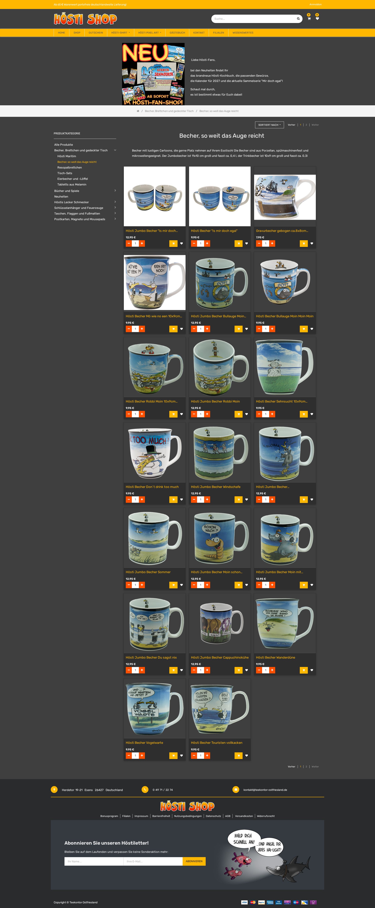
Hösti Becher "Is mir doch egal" (214, 231)
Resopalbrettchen (69, 167)
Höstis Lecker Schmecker (71, 202)
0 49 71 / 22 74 (163, 790)
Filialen (126, 816)
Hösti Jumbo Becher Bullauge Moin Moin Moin (217, 316)
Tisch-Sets (64, 173)
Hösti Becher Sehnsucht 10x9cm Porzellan (280, 401)
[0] (309, 18)
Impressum (141, 816)
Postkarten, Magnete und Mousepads (79, 219)
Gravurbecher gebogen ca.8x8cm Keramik (281, 231)
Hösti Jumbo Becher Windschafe (215, 487)
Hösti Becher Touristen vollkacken (216, 743)
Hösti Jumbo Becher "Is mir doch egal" (151, 231)
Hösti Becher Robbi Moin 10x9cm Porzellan (151, 401)
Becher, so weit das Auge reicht (76, 162)
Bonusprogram (109, 816)
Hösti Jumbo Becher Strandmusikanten (271, 487)
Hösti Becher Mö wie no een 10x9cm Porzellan (153, 316)
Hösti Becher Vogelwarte (144, 743)
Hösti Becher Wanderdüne (275, 657)
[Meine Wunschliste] (317, 18)
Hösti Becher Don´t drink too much (152, 487)
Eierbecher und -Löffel (72, 179)
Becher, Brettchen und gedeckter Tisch (81, 150)
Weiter (315, 124)
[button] (269, 124)
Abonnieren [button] (194, 861)
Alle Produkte (63, 144)
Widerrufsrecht (266, 816)
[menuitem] (61, 32)
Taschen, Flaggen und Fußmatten (77, 213)
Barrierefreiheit (161, 816)
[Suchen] (250, 123)
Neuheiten (61, 196)
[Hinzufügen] (142, 243)
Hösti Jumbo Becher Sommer (148, 572)
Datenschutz (213, 816)
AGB (227, 816)
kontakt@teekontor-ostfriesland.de (265, 790)
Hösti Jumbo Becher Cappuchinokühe (220, 657)
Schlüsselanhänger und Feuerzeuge (78, 208)
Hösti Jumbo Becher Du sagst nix (151, 657)
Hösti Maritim (66, 156)
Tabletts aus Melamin (71, 184)
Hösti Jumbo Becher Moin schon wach (215, 572)
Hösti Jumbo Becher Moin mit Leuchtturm (278, 572)
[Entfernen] (129, 243)
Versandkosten (244, 816)
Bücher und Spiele (66, 191)
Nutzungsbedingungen (188, 816)
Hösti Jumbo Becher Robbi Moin (215, 401)
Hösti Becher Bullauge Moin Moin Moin (284, 316)
